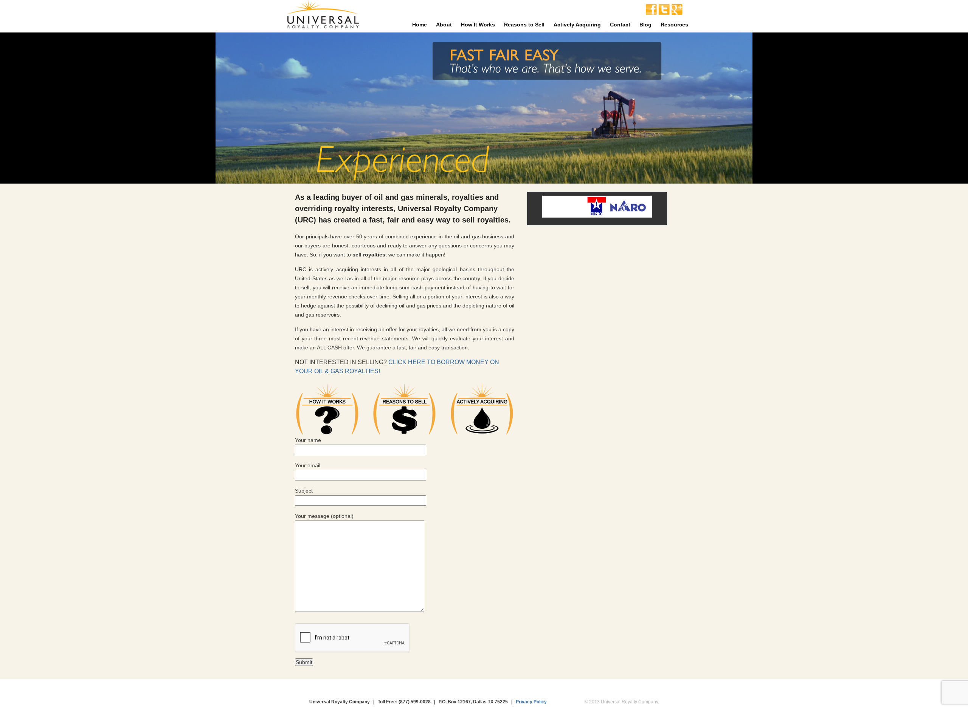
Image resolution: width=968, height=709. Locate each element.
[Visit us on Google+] (677, 13)
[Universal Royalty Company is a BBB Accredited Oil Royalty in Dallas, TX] (567, 206)
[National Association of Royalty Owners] (628, 215)
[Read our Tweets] (664, 13)
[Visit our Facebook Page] (651, 13)
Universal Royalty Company (322, 16)
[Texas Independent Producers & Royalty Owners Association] (597, 215)
